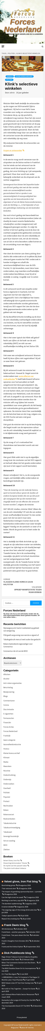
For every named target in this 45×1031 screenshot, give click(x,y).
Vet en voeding (9, 841)
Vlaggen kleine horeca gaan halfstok (18, 581)
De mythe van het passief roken (15, 866)
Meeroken (7, 766)
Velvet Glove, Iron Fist (11, 860)
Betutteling (8, 687)
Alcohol (6, 679)
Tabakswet (7, 832)
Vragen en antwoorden (12, 150)
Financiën (7, 722)
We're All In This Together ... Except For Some (18, 989)
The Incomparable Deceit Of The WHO (16, 1006)
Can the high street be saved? (13, 897)
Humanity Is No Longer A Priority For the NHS (19, 1000)
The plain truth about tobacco (14, 868)
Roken (5, 810)
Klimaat (6, 757)
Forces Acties (8, 727)
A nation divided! (8, 907)
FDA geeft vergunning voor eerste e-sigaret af (21, 635)
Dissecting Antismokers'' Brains (15, 863)
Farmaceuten (8, 718)
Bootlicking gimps (9, 885)
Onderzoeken (8, 784)
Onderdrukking (9, 775)
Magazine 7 (15, 1027)
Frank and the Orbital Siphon (12, 946)
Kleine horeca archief (24, 76)
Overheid (7, 788)
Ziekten (6, 849)
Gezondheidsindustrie (12, 744)
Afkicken (6, 674)
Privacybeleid (22, 1017)
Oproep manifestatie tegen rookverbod (28, 589)
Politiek (9, 80)
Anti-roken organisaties (12, 683)
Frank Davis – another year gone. (14, 932)
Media (5, 762)
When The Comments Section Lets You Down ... (19, 962)
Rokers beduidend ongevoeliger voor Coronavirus (18, 645)
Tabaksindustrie (9, 823)
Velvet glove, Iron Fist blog (21, 881)
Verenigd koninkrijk (11, 836)
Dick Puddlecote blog (17, 952)
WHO (5, 845)
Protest (6, 801)
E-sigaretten (8, 714)
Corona (6, 705)
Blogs (5, 696)
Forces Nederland (22, 26)
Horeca (10, 76)
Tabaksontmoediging (11, 827)
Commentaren (9, 700)
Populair (6, 797)
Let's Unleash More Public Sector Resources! (18, 994)
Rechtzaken (8, 806)
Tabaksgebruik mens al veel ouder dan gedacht (22, 639)
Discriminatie (8, 709)
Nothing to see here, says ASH (13, 900)
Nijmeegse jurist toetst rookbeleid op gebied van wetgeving (21, 629)
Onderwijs (7, 779)
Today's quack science (10, 915)
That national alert (9, 888)
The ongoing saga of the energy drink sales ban (19, 910)
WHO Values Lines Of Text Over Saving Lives (18, 983)
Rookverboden (9, 819)
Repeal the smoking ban (11, 919)
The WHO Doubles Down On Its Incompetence (19, 968)
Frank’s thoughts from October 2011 (15, 941)
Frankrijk (6, 735)
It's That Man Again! (9, 974)
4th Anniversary (7, 929)
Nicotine (6, 771)
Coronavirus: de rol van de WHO (15, 651)
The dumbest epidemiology (12, 903)
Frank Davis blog (14, 925)
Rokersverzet (8, 814)
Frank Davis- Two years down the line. (15, 935)
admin (12, 92)
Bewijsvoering (8, 692)
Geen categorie (9, 740)
